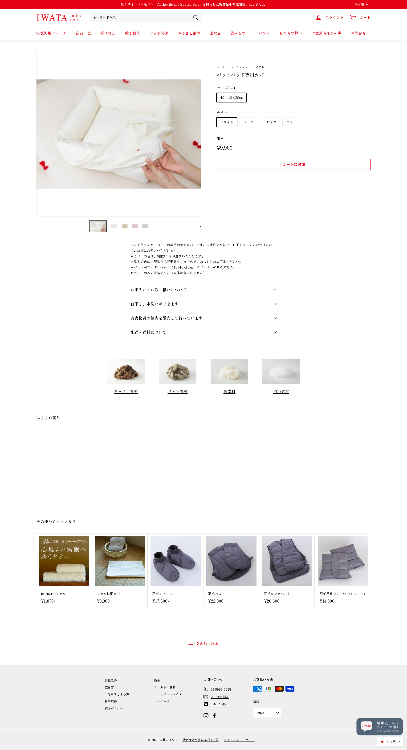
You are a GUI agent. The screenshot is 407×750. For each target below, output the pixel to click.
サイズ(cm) (226, 87)
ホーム (221, 67)
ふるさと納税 (189, 33)
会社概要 (111, 680)
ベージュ (249, 122)
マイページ (161, 701)
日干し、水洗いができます (154, 304)
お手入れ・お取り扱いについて (158, 290)
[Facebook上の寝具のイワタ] (214, 715)
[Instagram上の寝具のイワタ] (206, 715)
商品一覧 (83, 33)
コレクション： (240, 67)
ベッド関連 (158, 33)
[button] (390, 741)
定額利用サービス (51, 33)
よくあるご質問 (164, 687)
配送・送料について (148, 332)
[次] (198, 226)
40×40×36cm (231, 97)
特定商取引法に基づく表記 (201, 740)
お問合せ (358, 33)
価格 (220, 138)
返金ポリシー (114, 708)
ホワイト (226, 122)
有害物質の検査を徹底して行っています (166, 318)
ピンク (271, 122)
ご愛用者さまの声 (326, 33)
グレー (291, 122)
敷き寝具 (132, 33)
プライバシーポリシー (239, 740)
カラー (222, 112)
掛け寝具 (107, 33)
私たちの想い (290, 33)
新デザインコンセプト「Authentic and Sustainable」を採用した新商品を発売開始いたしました (193, 4)
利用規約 (111, 701)
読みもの (237, 33)
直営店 (215, 33)
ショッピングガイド (168, 694)
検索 (157, 680)
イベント (262, 33)
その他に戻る (207, 643)
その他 (260, 67)
